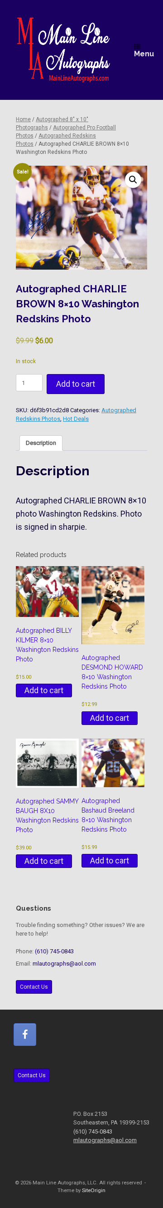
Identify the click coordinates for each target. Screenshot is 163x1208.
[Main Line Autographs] (63, 50)
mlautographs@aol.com (64, 963)
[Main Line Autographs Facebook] (25, 1034)
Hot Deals (76, 418)
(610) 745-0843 (54, 951)
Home (23, 119)
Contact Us (34, 987)
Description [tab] (41, 442)
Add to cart (75, 384)
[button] (133, 180)
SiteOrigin (93, 1190)
